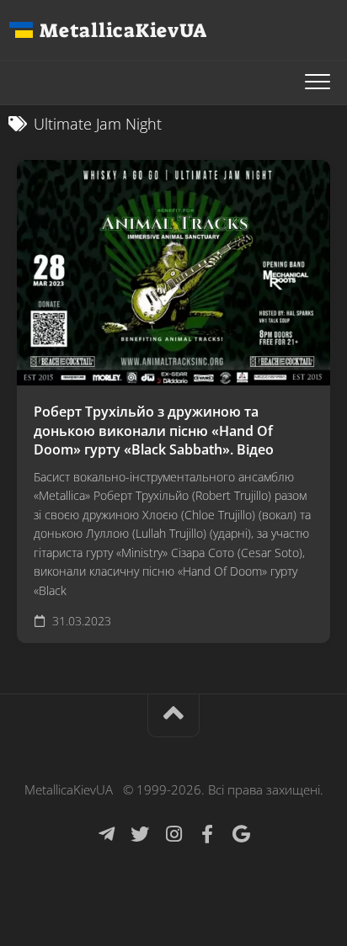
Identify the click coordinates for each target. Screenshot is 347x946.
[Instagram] (173, 834)
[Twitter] (139, 834)
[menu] (317, 82)
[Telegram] (106, 834)
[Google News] (240, 834)
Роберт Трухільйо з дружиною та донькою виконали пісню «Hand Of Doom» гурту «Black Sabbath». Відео (154, 430)
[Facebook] (207, 834)
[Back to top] (173, 715)
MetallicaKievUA (123, 30)
